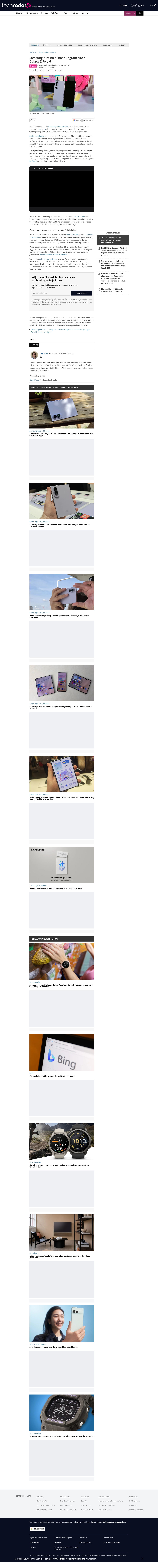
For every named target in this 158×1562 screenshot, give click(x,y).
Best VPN (40, 1497)
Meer (84, 13)
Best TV (83, 1501)
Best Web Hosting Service (46, 1505)
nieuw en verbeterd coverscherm (53, 254)
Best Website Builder (44, 1510)
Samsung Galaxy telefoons (47, 52)
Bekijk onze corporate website (114, 1522)
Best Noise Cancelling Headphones (111, 1501)
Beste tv (122, 45)
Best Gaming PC (66, 1505)
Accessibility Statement (112, 1542)
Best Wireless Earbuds (106, 1505)
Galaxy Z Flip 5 (79, 216)
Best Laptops (65, 1497)
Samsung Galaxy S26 (64, 45)
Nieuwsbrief (89, 120)
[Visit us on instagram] (139, 5)
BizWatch (33, 161)
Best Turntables (104, 1497)
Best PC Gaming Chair (68, 1510)
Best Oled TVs (86, 1505)
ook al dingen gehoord (48, 259)
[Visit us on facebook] (132, 5)
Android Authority (36, 136)
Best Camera (133, 1497)
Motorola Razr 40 (73, 235)
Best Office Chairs (104, 1510)
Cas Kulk (44, 65)
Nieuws (19, 13)
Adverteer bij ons (85, 1542)
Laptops (74, 13)
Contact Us (83, 1538)
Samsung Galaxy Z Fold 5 (58, 126)
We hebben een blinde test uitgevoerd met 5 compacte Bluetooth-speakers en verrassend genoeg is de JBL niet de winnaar (113, 278)
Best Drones (133, 1505)
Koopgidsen (32, 13)
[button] (153, 5)
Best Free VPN (42, 1501)
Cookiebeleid (34, 1542)
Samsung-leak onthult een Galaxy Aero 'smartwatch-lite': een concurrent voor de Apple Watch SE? (113, 264)
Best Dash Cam (134, 1501)
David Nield (65, 65)
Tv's (65, 13)
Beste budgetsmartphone (87, 45)
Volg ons (78, 120)
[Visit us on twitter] (135, 5)
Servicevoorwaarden (69, 299)
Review (44, 13)
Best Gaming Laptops (68, 1501)
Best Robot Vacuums (136, 1510)
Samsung (42, 129)
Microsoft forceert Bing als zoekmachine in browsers (112, 290)
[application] (61, 189)
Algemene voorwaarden (38, 1538)
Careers (33, 1547)
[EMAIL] (41, 356)
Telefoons (55, 13)
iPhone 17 (47, 45)
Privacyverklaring (37, 301)
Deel (34, 120)
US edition (60, 1558)
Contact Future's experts (63, 1538)
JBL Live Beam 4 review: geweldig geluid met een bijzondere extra (111, 240)
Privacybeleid (108, 1538)
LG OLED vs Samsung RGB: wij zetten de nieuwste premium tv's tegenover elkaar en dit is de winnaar (114, 251)
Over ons (57, 1542)
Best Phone (85, 1497)
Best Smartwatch (87, 1510)
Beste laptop (107, 45)
